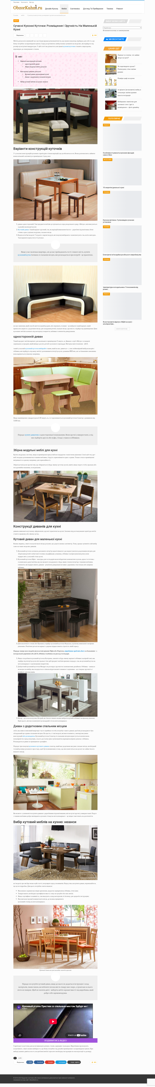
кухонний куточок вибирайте (36, 348)
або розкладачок (29, 736)
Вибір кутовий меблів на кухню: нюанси (34, 82)
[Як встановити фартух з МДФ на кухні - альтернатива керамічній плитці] (122, 306)
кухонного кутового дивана (39, 746)
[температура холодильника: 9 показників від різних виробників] (122, 271)
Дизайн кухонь (51, 9)
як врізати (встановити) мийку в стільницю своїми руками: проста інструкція (129, 92)
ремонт (119, 9)
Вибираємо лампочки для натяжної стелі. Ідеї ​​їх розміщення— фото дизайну (128, 104)
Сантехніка (75, 9)
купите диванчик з (32, 435)
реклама (16, 2)
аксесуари (108, 159)
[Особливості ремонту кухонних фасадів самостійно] (122, 137)
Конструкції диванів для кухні (30, 71)
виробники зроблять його (75, 651)
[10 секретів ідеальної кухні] (122, 171)
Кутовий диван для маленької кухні (37, 74)
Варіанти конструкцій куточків (31, 61)
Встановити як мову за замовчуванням (116, 30)
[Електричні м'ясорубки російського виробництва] (122, 239)
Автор (31, 2)
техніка (110, 9)
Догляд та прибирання (93, 9)
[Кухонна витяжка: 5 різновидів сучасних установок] (122, 204)
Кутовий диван (23, 229)
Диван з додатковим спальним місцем (38, 77)
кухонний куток (24, 255)
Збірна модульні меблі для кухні (36, 67)
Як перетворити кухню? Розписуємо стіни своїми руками (127, 69)
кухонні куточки (69, 46)
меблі (64, 9)
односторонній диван (32, 64)
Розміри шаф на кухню (126, 78)
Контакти (24, 2)
